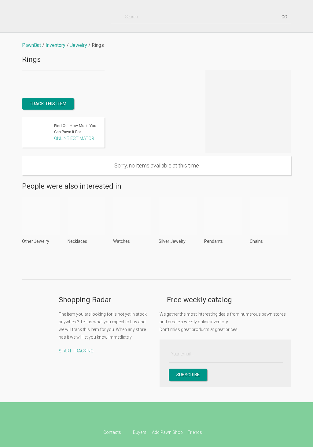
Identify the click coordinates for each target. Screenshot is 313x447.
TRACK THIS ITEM (48, 104)
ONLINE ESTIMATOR (74, 138)
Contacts (112, 432)
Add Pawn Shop (167, 432)
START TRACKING (76, 350)
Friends (195, 432)
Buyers (139, 432)
